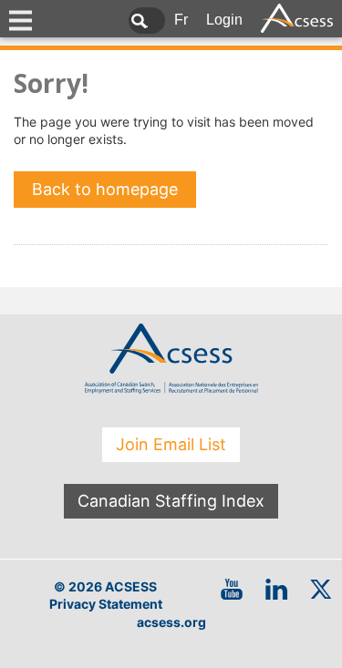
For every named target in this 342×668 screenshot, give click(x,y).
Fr (181, 19)
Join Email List (171, 444)
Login (224, 19)
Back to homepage (105, 189)
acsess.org (171, 622)
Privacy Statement (105, 603)
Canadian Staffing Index (171, 500)
